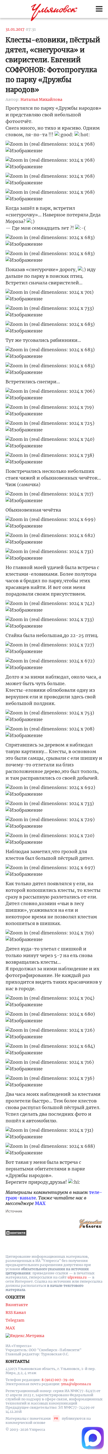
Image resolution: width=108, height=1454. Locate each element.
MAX (40, 1203)
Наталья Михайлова (41, 99)
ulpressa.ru (77, 1277)
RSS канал (16, 1312)
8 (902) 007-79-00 (58, 1380)
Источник (14, 1211)
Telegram (15, 1320)
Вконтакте (17, 1304)
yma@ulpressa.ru (76, 1384)
